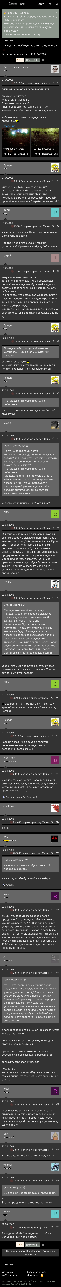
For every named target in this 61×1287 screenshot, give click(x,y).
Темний (9, 1272)
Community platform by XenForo (29, 1281)
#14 (57, 852)
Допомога (32, 1275)
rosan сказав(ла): (13, 979)
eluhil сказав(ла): (13, 1187)
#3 (58, 225)
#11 (57, 735)
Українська (11, 1275)
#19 (57, 1180)
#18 (57, 1149)
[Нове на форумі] (50, 4)
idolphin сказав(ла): (14, 445)
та (21, 797)
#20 (57, 1227)
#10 (57, 697)
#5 (58, 341)
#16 (57, 972)
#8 (58, 527)
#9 (58, 597)
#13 (57, 822)
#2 (58, 180)
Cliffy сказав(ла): (13, 604)
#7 (58, 438)
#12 (57, 773)
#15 (57, 909)
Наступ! (30, 60)
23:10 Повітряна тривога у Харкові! (33, 83)
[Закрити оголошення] (56, 13)
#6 (58, 393)
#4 (58, 271)
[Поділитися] (53, 83)
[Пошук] (57, 4)
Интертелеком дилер (17, 54)
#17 (57, 1104)
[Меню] (4, 4)
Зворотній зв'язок (36, 1272)
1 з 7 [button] (19, 60)
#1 (58, 82)
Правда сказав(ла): (14, 860)
